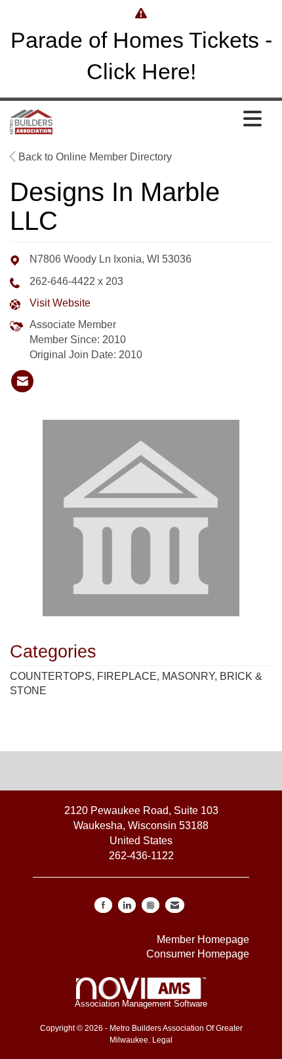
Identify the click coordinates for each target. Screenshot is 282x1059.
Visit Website (60, 302)
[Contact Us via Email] (174, 905)
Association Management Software (141, 1004)
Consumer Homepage (197, 953)
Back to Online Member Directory (94, 156)
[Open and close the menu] (160, 120)
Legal (162, 1040)
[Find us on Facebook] (103, 905)
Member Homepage (203, 939)
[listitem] (22, 381)
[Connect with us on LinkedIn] (127, 905)
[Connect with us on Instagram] (150, 905)
